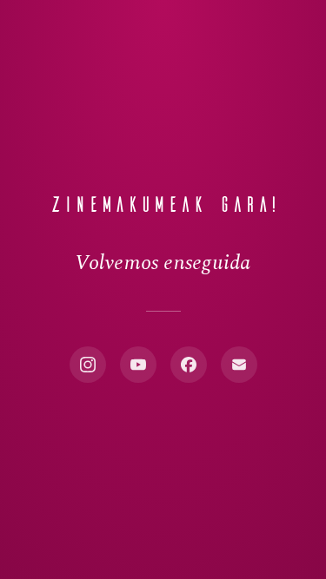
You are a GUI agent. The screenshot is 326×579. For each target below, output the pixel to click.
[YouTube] (138, 364)
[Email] (239, 364)
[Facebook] (188, 364)
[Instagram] (88, 364)
